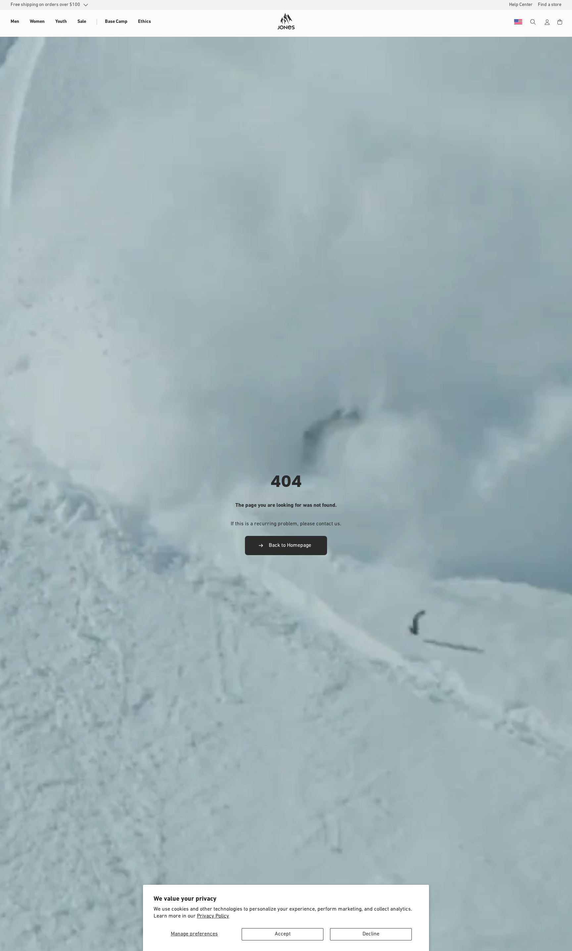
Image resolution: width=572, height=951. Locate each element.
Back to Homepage (290, 545)
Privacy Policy (213, 916)
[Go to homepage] (286, 21)
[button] (15, 22)
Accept (283, 934)
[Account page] (547, 22)
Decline (370, 934)
